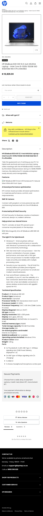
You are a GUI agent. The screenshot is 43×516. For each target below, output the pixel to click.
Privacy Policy (18, 511)
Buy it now (21, 103)
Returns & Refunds (7, 511)
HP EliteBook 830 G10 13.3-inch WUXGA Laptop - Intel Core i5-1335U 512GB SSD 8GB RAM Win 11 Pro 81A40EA (21, 11)
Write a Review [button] (22, 417)
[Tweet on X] (9, 141)
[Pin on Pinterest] (17, 141)
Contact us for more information (20, 134)
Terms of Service (29, 511)
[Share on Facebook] (13, 141)
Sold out (28, 97)
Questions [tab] (19, 427)
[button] (35, 3)
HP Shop (8, 508)
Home (3, 9)
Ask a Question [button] (22, 422)
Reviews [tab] (7, 427)
